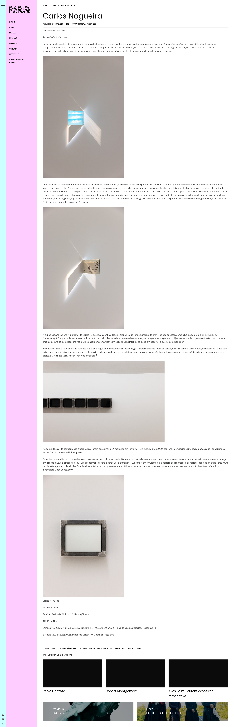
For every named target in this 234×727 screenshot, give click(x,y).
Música (13, 38)
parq (130, 648)
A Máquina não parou (17, 61)
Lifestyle (14, 54)
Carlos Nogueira (103, 648)
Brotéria (77, 648)
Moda (12, 32)
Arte (12, 27)
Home (12, 22)
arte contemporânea (62, 648)
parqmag (137, 648)
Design (13, 43)
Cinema (13, 48)
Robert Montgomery (121, 691)
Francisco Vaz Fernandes (85, 24)
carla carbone (88, 648)
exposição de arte (119, 648)
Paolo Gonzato (54, 691)
